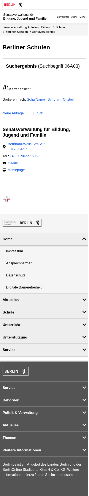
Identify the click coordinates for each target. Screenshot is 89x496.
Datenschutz (15, 275)
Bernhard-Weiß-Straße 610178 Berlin (27, 146)
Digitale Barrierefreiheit (23, 287)
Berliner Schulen (16, 31)
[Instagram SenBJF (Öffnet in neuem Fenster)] (13, 190)
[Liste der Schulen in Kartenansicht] (6, 89)
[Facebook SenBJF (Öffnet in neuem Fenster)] (21, 190)
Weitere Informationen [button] (22, 450)
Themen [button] (9, 438)
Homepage (16, 170)
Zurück (37, 113)
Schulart (54, 99)
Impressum (14, 251)
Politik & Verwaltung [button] (20, 413)
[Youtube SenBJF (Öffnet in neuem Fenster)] (28, 190)
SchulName (36, 99)
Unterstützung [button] (15, 337)
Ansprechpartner (19, 263)
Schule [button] (8, 312)
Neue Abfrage (13, 113)
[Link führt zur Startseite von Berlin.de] (16, 371)
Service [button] (9, 350)
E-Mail (13, 163)
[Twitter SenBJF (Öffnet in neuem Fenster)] (5, 190)
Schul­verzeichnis (43, 31)
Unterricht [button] (11, 325)
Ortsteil (68, 99)
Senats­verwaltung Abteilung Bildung (27, 27)
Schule (60, 27)
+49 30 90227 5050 (25, 156)
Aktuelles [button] (11, 300)
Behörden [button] (11, 400)
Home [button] (8, 239)
